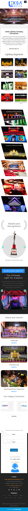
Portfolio (6, 497)
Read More (14, 342)
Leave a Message (15, 462)
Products (21, 495)
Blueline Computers (14, 505)
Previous (1, 246)
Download (14, 450)
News (15, 497)
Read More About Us (14, 48)
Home (5, 495)
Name (14, 434)
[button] (1, 16)
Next (26, 246)
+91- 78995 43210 (15, 459)
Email (14, 442)
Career (11, 497)
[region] (14, 17)
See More (14, 416)
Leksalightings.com (8, 503)
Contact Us (20, 497)
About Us (9, 495)
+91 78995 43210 (17, 509)
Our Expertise (15, 495)
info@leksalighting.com (16, 485)
